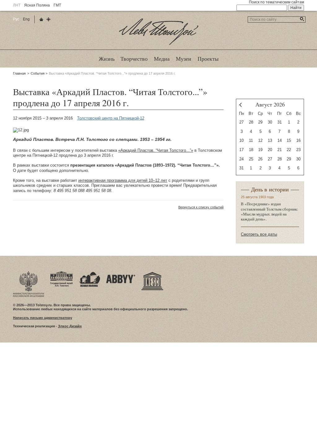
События (38, 73)
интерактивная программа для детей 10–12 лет (122, 180)
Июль (240, 104)
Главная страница (41, 19)
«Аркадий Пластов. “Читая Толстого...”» (155, 150)
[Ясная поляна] (89, 273)
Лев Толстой (158, 44)
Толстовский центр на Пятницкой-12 (110, 118)
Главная (19, 73)
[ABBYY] (120, 273)
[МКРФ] (28, 273)
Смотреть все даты (259, 234)
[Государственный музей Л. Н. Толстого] (61, 273)
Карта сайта (48, 19)
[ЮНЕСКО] (152, 273)
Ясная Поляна (37, 5)
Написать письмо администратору (42, 318)
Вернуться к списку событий (201, 207)
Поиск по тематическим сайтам (276, 2)
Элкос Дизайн (70, 326)
